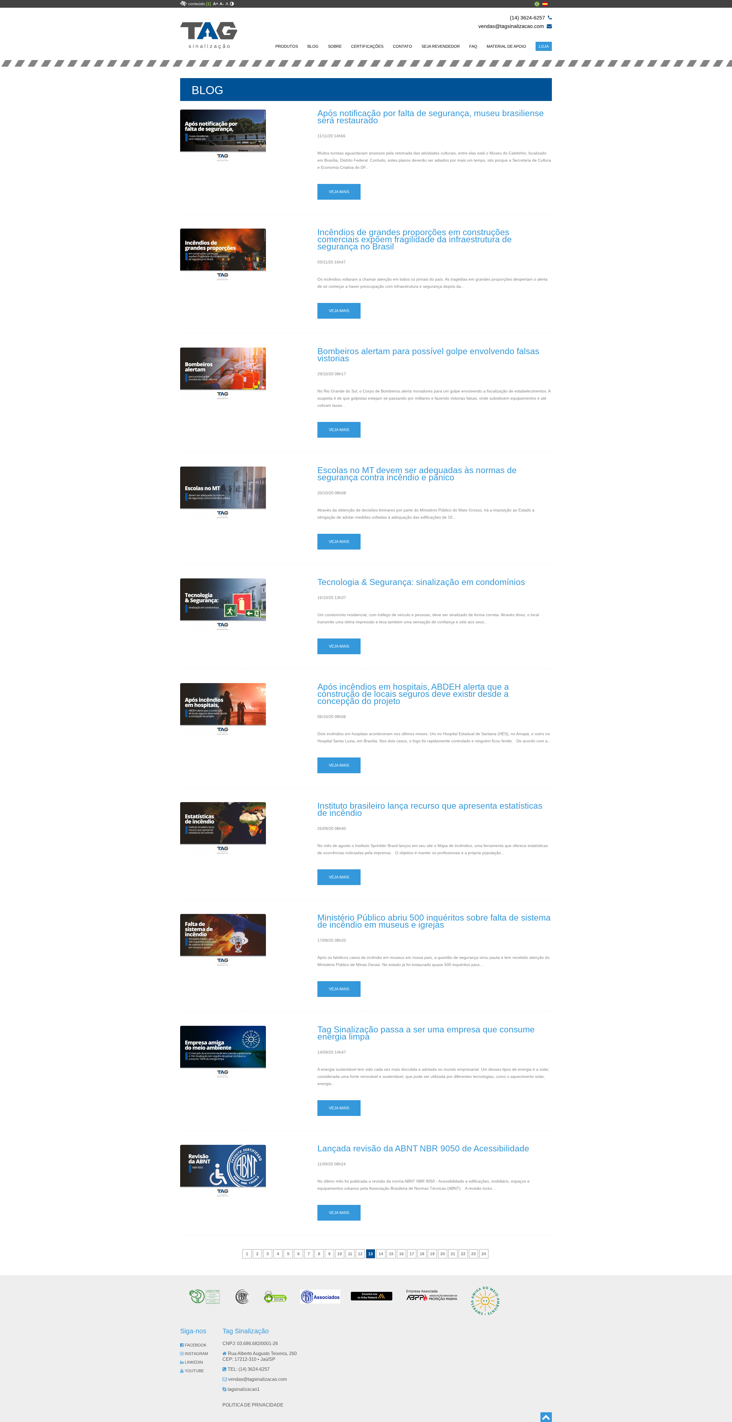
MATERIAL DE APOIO (506, 46)
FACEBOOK (195, 1345)
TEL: (248, 1369)
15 (391, 1254)
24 (484, 1254)
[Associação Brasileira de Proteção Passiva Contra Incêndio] (431, 1298)
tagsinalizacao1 (243, 1389)
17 (411, 1254)
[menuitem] (215, 3)
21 (453, 1254)
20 (442, 1254)
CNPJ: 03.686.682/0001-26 (250, 1343)
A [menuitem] (227, 3)
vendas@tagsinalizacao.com (511, 26)
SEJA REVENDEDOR (440, 46)
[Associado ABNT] (320, 1301)
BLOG (313, 46)
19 (432, 1254)
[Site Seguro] (275, 1301)
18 (422, 1254)
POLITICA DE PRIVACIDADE (252, 1405)
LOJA (544, 46)
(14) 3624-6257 (528, 18)
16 (401, 1254)
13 (370, 1254)
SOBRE (335, 46)
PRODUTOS (286, 46)
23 (473, 1254)
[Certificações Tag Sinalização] (207, 1301)
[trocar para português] (537, 5)
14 (381, 1254)
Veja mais (339, 191)
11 (350, 1254)
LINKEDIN (193, 1362)
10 (339, 1254)
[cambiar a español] (545, 5)
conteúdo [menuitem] (199, 3)
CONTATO (402, 46)
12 (360, 1254)
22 (463, 1254)
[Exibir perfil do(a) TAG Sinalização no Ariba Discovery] (371, 1298)
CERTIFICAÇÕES (367, 46)
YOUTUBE (194, 1371)
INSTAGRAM (196, 1353)
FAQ (473, 46)
